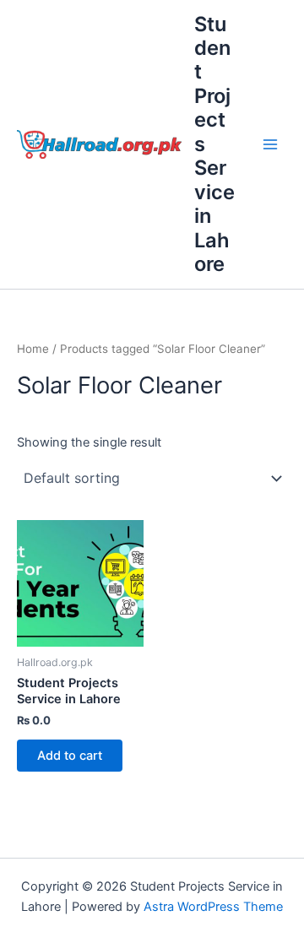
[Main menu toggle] (270, 144)
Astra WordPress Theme (213, 906)
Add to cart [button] (69, 755)
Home (33, 348)
